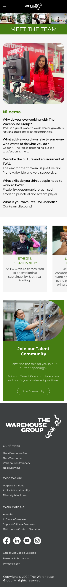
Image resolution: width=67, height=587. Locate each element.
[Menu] (4, 6)
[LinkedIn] (17, 540)
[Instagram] (37, 540)
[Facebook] (6, 540)
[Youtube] (27, 540)
